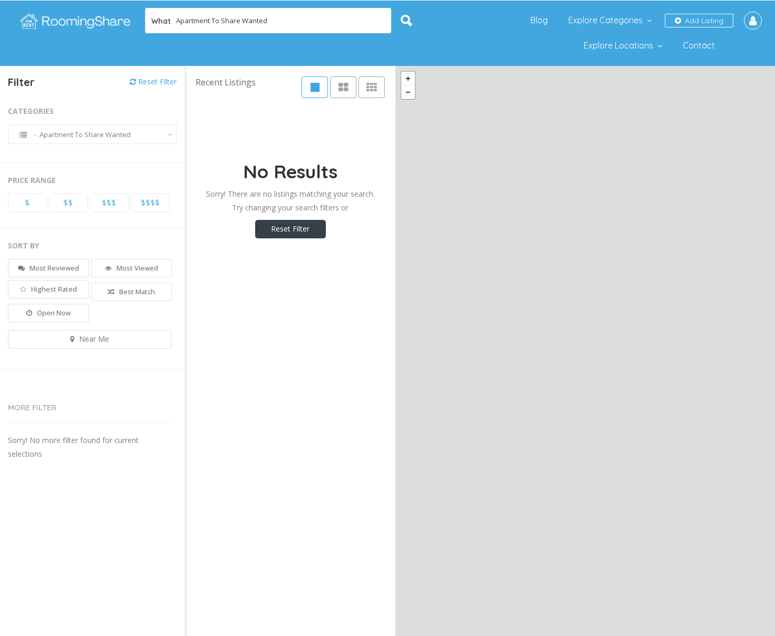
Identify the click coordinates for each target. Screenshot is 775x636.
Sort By (23, 245)
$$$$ (150, 202)
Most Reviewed (53, 268)
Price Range (32, 180)
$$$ (109, 202)
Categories (31, 111)
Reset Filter (156, 81)
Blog (539, 20)
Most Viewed (136, 268)
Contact (699, 45)
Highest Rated (53, 289)
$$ (68, 202)
